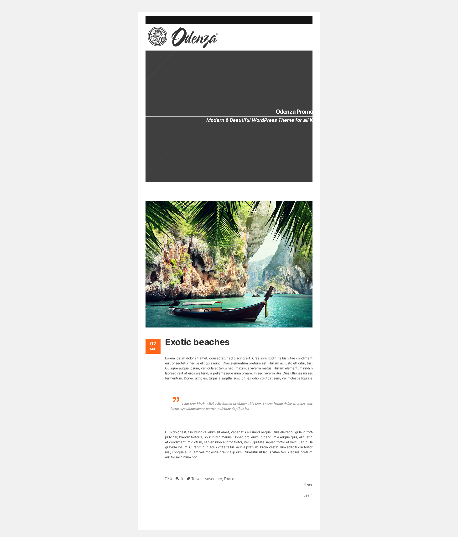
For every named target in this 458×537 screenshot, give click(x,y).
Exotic (229, 478)
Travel (196, 478)
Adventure (213, 478)
